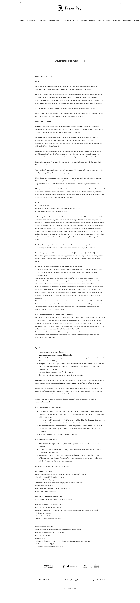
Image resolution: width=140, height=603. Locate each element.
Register (115, 3)
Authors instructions (122, 20)
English (21, 3)
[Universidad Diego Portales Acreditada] (91, 566)
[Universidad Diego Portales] (70, 566)
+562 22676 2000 (43, 580)
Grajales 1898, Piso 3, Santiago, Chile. (69, 580)
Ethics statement (70, 20)
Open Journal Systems (70, 588)
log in (55, 89)
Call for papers (104, 20)
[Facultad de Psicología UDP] (49, 566)
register (51, 87)
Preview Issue (54, 20)
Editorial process (88, 20)
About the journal (27, 20)
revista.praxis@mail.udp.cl (97, 580)
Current (43, 20)
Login (120, 3)
